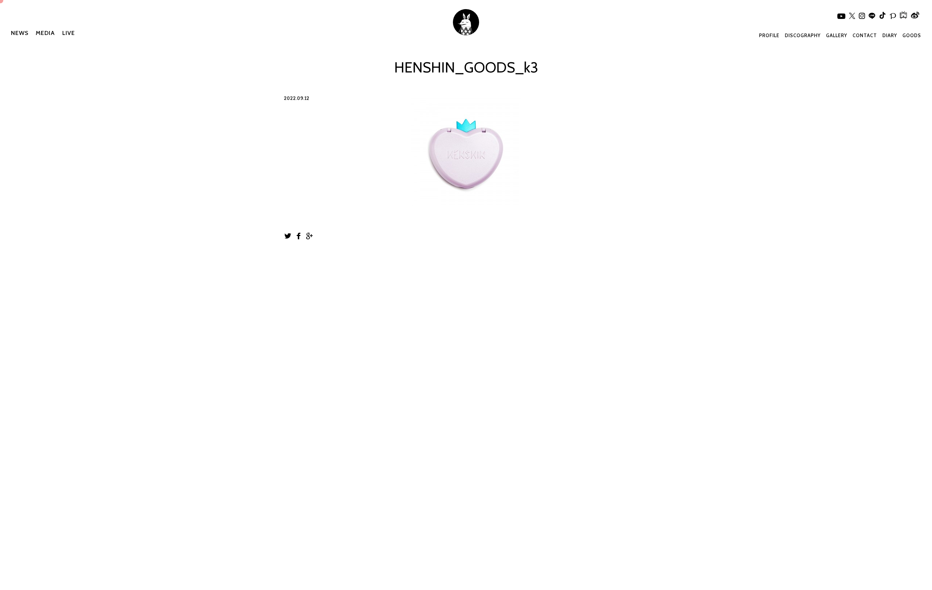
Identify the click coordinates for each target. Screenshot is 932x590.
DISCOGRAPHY (803, 35)
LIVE (68, 33)
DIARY (889, 35)
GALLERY (836, 35)
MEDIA (45, 33)
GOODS (912, 35)
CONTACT (865, 35)
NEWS (19, 33)
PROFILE (769, 35)
